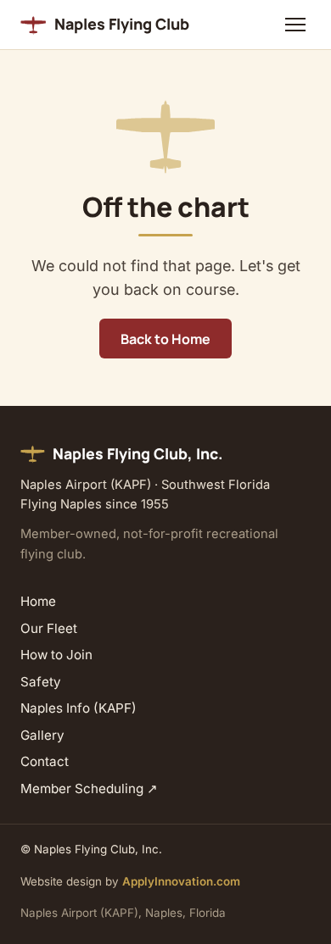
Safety (40, 682)
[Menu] (295, 24)
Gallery (42, 735)
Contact (44, 761)
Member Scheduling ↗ (89, 788)
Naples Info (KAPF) (78, 708)
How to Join (56, 655)
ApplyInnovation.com (181, 881)
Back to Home (165, 339)
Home (38, 601)
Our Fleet (48, 628)
